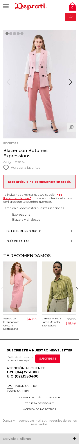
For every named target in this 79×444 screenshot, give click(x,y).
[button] (71, 84)
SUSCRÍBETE (47, 358)
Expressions (21, 215)
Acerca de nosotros (39, 409)
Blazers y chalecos (26, 220)
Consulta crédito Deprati (39, 397)
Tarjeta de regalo (39, 403)
